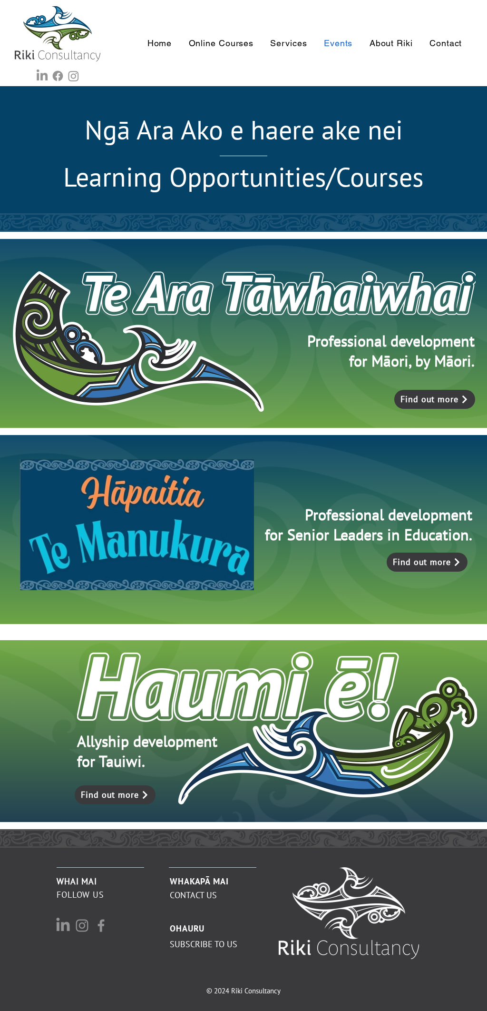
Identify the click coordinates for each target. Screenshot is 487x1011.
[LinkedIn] (42, 76)
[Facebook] (58, 76)
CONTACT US (193, 895)
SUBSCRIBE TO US (203, 944)
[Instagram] (73, 76)
